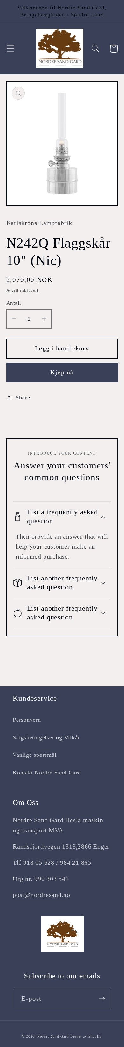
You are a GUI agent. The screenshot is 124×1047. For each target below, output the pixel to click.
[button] (10, 49)
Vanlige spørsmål (34, 755)
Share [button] (23, 397)
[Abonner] (102, 998)
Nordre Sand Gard (53, 1036)
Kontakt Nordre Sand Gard (47, 772)
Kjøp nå (61, 372)
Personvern (27, 720)
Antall (13, 303)
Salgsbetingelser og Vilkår (46, 737)
